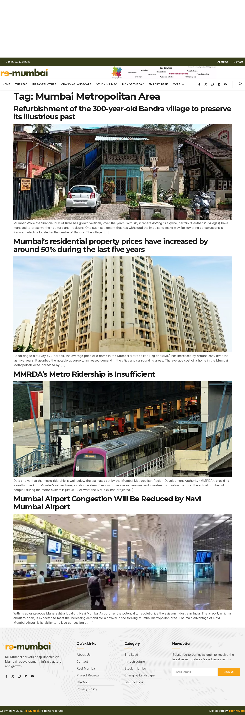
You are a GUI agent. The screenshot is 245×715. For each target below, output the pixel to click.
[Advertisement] (122, 29)
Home (6, 84)
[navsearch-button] (241, 84)
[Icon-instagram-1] (212, 84)
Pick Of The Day (133, 84)
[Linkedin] (218, 84)
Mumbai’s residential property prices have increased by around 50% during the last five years (110, 245)
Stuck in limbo (106, 84)
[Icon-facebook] (199, 84)
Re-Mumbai (31, 710)
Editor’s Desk (158, 84)
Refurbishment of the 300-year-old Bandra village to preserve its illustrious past (122, 112)
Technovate (237, 710)
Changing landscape (76, 84)
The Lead (21, 84)
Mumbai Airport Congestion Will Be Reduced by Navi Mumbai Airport (107, 502)
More (176, 84)
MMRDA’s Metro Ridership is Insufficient (84, 374)
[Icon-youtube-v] (225, 84)
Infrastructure (44, 84)
